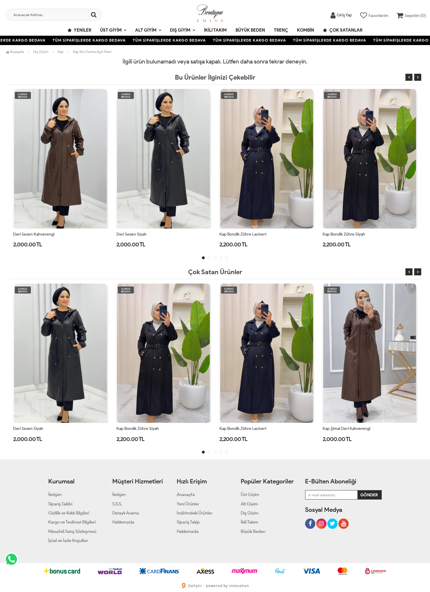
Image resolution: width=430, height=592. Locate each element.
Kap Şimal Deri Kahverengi (346, 428)
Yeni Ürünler (188, 504)
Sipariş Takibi (60, 504)
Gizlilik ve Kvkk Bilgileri (68, 513)
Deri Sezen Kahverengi (33, 234)
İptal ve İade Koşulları (68, 540)
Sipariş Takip (188, 522)
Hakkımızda (123, 522)
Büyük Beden (250, 30)
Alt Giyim (145, 30)
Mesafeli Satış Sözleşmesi (72, 531)
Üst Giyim (111, 30)
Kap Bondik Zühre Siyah (344, 234)
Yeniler (82, 30)
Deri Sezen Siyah (131, 234)
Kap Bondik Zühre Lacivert (242, 234)
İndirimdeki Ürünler (194, 513)
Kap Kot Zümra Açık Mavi (92, 51)
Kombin (305, 30)
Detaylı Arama (125, 513)
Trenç (281, 30)
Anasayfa (16, 51)
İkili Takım (215, 30)
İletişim (55, 494)
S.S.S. (117, 504)
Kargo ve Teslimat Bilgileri (72, 522)
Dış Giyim (180, 30)
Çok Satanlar (345, 30)
